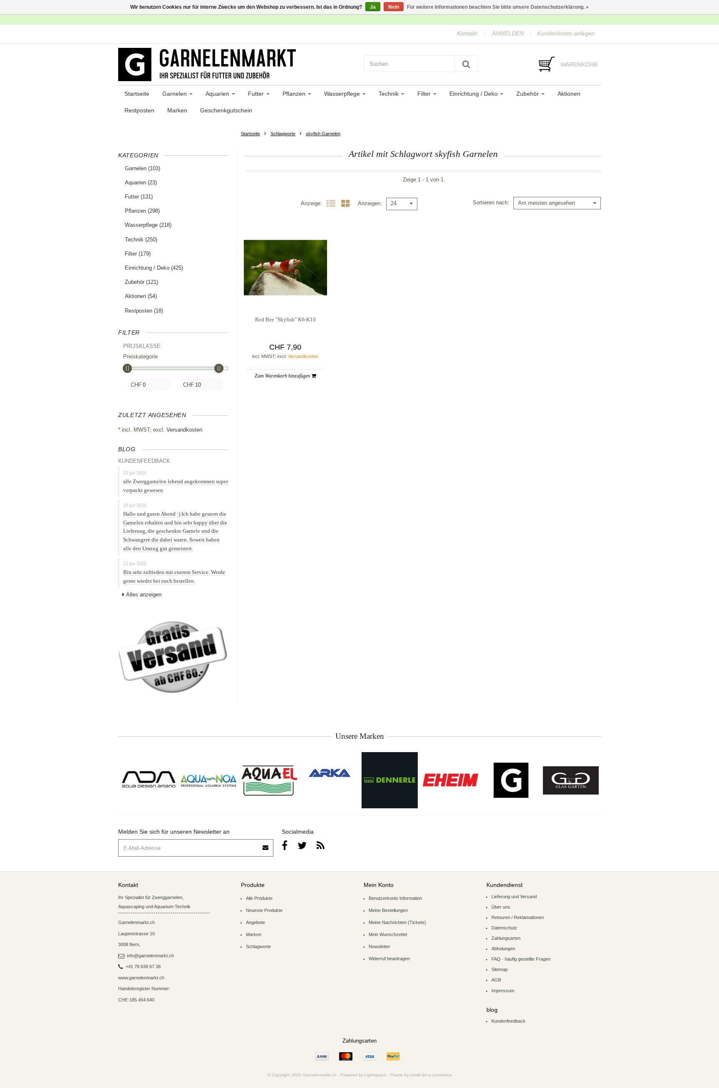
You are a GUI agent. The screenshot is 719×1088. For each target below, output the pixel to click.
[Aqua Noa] (209, 780)
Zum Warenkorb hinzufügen (283, 376)
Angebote (255, 922)
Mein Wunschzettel (388, 934)
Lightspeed (375, 1075)
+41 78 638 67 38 (143, 966)
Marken (177, 110)
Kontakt (467, 33)
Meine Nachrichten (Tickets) (397, 922)
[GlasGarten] (571, 780)
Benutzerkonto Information (395, 898)
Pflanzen (295, 93)
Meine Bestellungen (388, 910)
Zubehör (528, 93)
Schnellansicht (285, 292)
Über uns (500, 906)
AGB (496, 979)
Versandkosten (184, 430)
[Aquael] (269, 780)
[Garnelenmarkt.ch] (236, 64)
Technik (389, 93)
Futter (256, 93)
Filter (424, 93)
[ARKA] (329, 773)
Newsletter (379, 946)
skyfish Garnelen (323, 133)
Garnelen (175, 93)
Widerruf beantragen (389, 958)
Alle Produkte (259, 898)
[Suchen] (466, 63)
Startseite (136, 93)
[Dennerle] (390, 780)
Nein (393, 7)
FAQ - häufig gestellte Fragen (520, 958)
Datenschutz (504, 927)
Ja (373, 7)
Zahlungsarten (506, 938)
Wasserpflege (343, 93)
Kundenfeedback (508, 1020)
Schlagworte (282, 133)
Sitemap (499, 969)
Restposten (139, 110)
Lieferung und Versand (514, 896)
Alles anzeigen (143, 594)
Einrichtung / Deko (474, 93)
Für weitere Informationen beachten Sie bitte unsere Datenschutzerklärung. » (498, 7)
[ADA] (148, 780)
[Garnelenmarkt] (510, 780)
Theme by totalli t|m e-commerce (421, 1075)
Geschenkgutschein (226, 110)
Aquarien (218, 93)
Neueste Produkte (264, 910)
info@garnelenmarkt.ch (150, 955)
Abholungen (503, 948)
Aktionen (569, 93)
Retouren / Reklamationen (517, 917)
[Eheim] (450, 780)
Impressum (502, 990)
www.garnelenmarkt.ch (141, 977)
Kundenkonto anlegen (566, 33)
